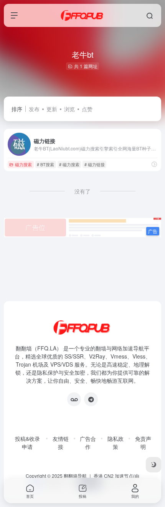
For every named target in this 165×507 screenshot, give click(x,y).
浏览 (69, 109)
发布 (34, 109)
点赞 (87, 109)
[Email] (74, 399)
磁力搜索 (23, 164)
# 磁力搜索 (69, 164)
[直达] (154, 164)
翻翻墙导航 (75, 475)
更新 (51, 109)
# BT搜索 (45, 164)
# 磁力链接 (94, 164)
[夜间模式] (153, 464)
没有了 (82, 191)
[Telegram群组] (91, 399)
